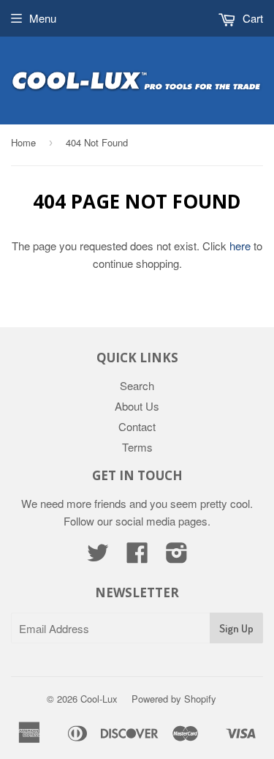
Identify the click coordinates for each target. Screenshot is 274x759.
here (240, 245)
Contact (137, 426)
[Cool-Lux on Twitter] (98, 556)
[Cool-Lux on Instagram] (177, 556)
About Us (137, 406)
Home (23, 142)
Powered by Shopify (174, 699)
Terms (137, 447)
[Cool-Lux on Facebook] (137, 556)
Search (137, 385)
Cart (251, 18)
